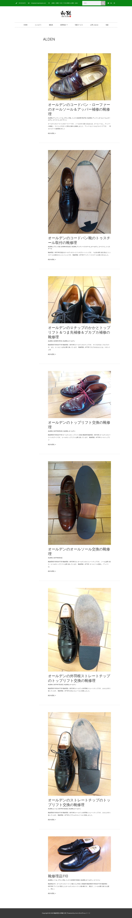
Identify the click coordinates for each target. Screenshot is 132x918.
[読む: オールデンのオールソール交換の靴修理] (79, 503)
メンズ (73, 118)
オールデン (94, 246)
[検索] (103, 3)
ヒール (55, 809)
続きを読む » (52, 133)
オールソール (103, 118)
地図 (107, 25)
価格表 (51, 25)
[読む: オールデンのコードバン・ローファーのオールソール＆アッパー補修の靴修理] (79, 77)
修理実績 (63, 25)
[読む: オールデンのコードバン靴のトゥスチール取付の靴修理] (79, 192)
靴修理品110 (58, 876)
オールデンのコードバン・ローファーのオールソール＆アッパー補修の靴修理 (79, 109)
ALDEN (50, 118)
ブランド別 (67, 118)
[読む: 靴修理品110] (79, 854)
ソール (61, 118)
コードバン (56, 120)
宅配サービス (79, 25)
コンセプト (38, 25)
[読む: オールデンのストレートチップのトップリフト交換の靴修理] (79, 754)
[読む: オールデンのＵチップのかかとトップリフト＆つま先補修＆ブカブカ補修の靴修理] (79, 300)
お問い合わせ (94, 25)
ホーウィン (63, 120)
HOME (25, 25)
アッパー (56, 118)
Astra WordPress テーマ (82, 913)
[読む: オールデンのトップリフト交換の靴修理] (79, 394)
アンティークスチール (83, 246)
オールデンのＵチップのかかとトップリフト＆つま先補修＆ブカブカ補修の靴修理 (79, 332)
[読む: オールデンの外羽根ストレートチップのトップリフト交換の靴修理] (79, 629)
